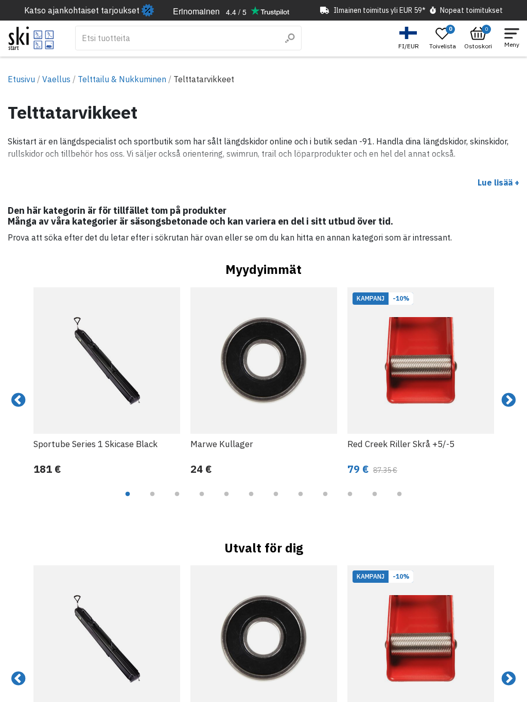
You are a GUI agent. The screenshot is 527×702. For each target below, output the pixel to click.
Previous (18, 400)
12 (399, 501)
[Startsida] (31, 38)
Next (508, 400)
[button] (410, 38)
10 (350, 501)
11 (374, 501)
